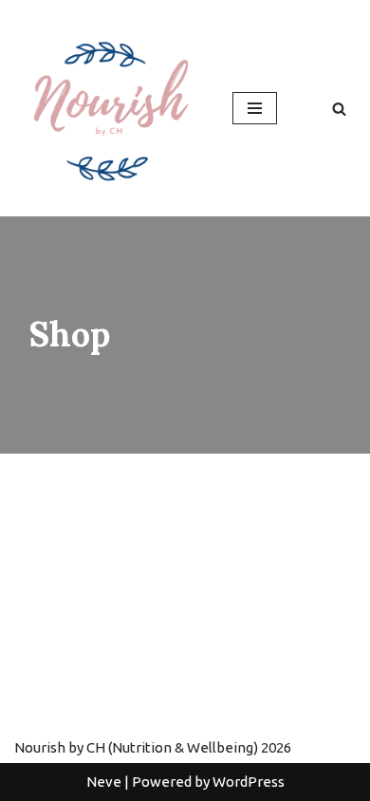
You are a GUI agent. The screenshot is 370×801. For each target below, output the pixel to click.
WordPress (249, 781)
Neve (103, 781)
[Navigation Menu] (254, 108)
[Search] (339, 109)
